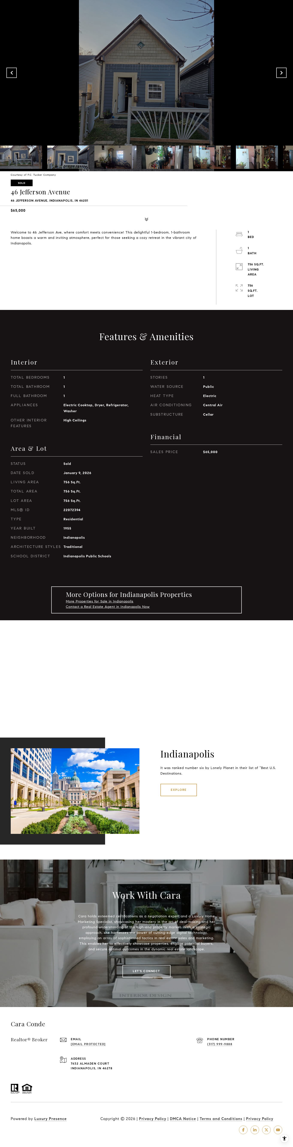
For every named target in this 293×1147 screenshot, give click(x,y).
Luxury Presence (50, 1118)
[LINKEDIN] (255, 1130)
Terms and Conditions (221, 1118)
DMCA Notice (183, 1118)
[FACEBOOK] (243, 1130)
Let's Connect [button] (146, 971)
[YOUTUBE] (278, 1130)
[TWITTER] (266, 1130)
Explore (179, 790)
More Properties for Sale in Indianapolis (99, 601)
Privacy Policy (152, 1118)
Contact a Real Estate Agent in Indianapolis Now (108, 607)
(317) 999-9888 (219, 1044)
